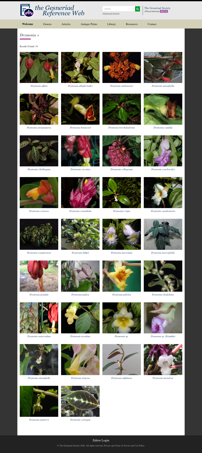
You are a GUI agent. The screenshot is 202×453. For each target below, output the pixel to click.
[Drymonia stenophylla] (39, 359)
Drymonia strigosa (80, 377)
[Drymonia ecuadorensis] (39, 233)
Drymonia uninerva (39, 419)
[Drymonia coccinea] (80, 150)
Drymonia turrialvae (163, 377)
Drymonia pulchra (121, 294)
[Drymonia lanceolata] (121, 233)
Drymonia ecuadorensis (39, 252)
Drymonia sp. (121, 336)
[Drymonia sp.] (121, 317)
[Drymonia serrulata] (80, 317)
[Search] (137, 8)
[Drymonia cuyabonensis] (163, 192)
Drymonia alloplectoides (80, 85)
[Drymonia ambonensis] (121, 67)
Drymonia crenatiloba (80, 210)
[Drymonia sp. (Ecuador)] (163, 317)
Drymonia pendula (39, 294)
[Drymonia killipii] (80, 233)
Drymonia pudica (80, 294)
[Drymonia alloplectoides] (80, 67)
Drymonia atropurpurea (39, 127)
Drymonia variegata (80, 419)
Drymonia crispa (121, 210)
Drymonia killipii (80, 252)
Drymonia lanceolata (121, 252)
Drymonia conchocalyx (163, 169)
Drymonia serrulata (80, 336)
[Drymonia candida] (163, 108)
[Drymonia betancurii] (80, 108)
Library (111, 24)
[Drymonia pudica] (80, 275)
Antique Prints (89, 24)
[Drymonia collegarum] (121, 150)
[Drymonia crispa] (121, 192)
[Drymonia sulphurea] (121, 359)
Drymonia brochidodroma (121, 127)
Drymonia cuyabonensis (163, 210)
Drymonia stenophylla (39, 377)
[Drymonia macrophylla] (163, 233)
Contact (152, 24)
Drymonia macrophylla (163, 252)
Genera (47, 24)
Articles (66, 24)
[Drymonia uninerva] (39, 400)
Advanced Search (111, 13)
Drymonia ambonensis (121, 85)
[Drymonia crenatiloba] (80, 192)
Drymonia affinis (39, 85)
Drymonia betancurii (80, 127)
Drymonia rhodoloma (163, 294)
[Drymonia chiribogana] (39, 150)
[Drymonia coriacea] (39, 192)
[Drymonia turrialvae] (163, 359)
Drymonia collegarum (122, 169)
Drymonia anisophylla (163, 85)
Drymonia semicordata (39, 336)
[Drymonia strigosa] (80, 359)
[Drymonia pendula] (39, 275)
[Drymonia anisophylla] (163, 67)
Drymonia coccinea (80, 169)
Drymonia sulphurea (121, 377)
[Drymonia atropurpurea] (39, 108)
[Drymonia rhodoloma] (163, 275)
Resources (132, 24)
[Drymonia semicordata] (39, 317)
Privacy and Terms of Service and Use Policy (124, 445)
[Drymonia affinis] (39, 67)
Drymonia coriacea (39, 210)
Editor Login (101, 440)
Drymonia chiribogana (39, 169)
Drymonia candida (163, 127)
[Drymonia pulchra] (121, 275)
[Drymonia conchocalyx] (163, 150)
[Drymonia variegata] (80, 400)
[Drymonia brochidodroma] (121, 108)
